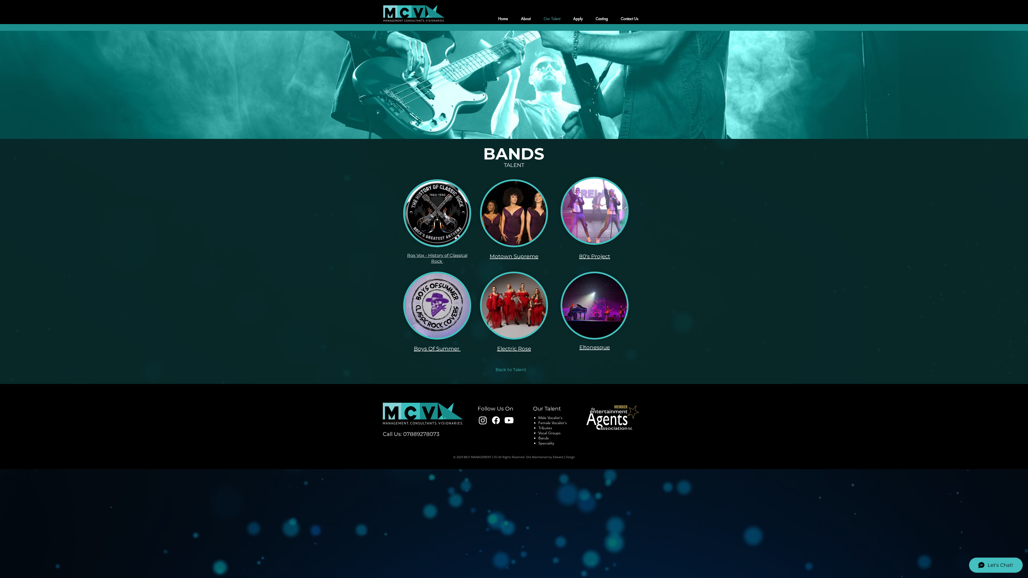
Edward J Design (564, 457)
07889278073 (421, 434)
